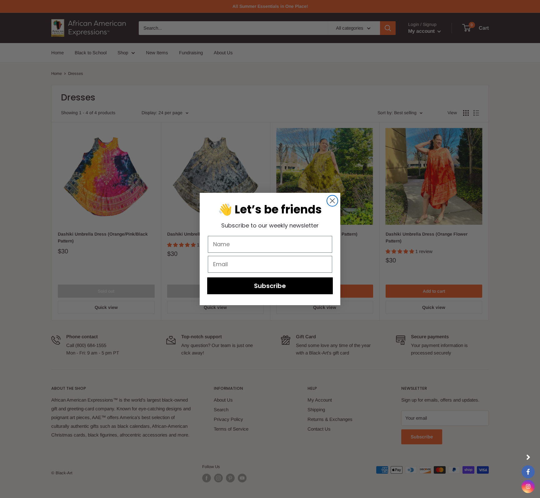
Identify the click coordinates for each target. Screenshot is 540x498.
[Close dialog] (332, 200)
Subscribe (270, 285)
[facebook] (528, 471)
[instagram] (528, 486)
